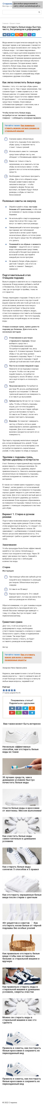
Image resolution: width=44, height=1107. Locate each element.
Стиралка (8, 3)
